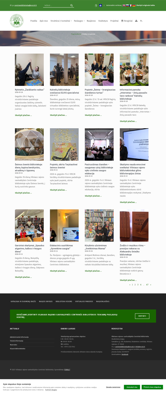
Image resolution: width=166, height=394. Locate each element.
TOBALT (67, 370)
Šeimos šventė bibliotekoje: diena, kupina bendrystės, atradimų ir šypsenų (28, 167)
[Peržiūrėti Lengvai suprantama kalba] (100, 5)
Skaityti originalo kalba (145, 5)
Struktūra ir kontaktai (60, 21)
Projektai (114, 21)
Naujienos (91, 21)
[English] (124, 5)
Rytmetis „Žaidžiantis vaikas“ (29, 89)
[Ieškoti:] (58, 5)
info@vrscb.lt (140, 347)
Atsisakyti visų (132, 387)
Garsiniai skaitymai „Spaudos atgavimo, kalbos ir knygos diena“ (29, 248)
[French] (130, 5)
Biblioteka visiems (64, 301)
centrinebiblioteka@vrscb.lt (25, 5)
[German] (133, 5)
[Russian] (127, 5)
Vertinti (142, 316)
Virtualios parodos (84, 301)
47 (147, 284)
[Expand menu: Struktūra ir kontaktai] (71, 20)
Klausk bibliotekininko (17, 349)
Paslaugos (78, 21)
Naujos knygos (45, 301)
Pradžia (33, 21)
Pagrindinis (76, 34)
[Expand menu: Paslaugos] (84, 20)
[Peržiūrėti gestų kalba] (96, 5)
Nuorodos (13, 345)
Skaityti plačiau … (23, 115)
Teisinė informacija (16, 341)
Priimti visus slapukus (152, 387)
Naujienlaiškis (102, 301)
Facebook (125, 354)
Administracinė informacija (19, 337)
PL (141, 21)
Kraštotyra (103, 21)
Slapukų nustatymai (113, 387)
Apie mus (44, 21)
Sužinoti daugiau (51, 390)
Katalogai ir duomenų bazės (23, 301)
